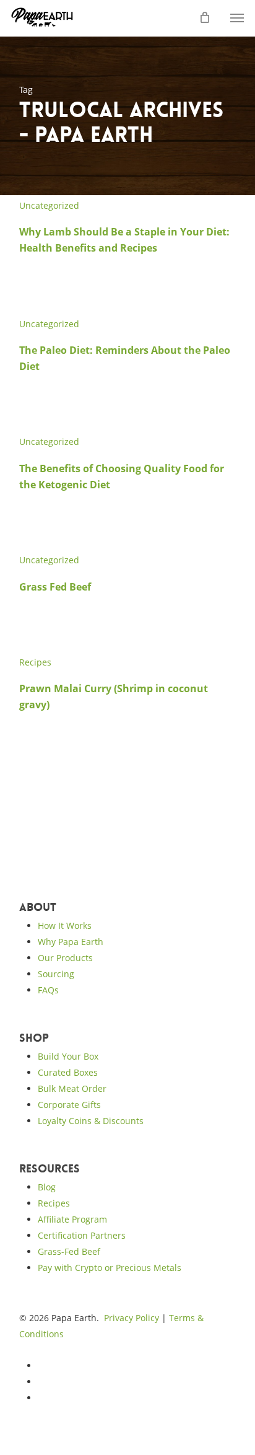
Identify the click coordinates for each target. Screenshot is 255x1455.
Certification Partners (82, 1235)
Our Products (65, 958)
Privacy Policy (131, 1318)
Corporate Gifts (69, 1104)
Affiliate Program (72, 1219)
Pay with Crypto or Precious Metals (109, 1267)
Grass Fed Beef (55, 587)
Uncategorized (49, 205)
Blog (47, 1187)
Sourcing (56, 974)
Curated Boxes (68, 1072)
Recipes (35, 662)
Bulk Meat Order (72, 1088)
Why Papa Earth (70, 941)
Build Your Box (68, 1056)
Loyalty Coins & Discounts (91, 1121)
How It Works (65, 925)
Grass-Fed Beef (69, 1251)
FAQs (48, 990)
